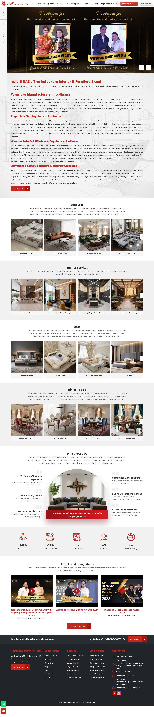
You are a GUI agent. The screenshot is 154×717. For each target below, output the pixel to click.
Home (39, 3)
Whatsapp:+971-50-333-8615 (128, 687)
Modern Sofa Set (73, 659)
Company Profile (48, 3)
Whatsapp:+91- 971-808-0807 (128, 675)
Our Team (48, 659)
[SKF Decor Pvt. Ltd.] (12, 3)
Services (86, 3)
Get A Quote (135, 639)
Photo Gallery (50, 663)
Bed (66, 3)
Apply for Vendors (129, 3)
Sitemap (48, 677)
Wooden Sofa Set (73, 670)
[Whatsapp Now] (3, 704)
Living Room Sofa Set (75, 656)
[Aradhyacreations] (117, 3)
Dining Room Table (97, 656)
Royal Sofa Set (72, 666)
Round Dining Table (97, 663)
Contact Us (110, 3)
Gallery (95, 3)
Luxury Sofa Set (73, 663)
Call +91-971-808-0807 (3, 31)
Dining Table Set (96, 659)
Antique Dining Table (97, 666)
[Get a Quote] (3, 711)
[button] (141, 67)
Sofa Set (59, 3)
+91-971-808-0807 (124, 671)
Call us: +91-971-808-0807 (107, 639)
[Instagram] (3, 16)
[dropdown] (63, 3)
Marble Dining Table (97, 674)
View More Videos (77, 626)
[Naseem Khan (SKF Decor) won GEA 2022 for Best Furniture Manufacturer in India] (122, 591)
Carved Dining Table (97, 677)
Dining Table (75, 3)
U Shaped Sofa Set (74, 677)
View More (21, 52)
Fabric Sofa (71, 674)
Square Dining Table (97, 670)
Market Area (49, 674)
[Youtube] (3, 12)
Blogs (103, 3)
